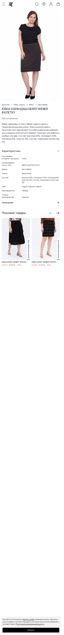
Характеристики (11, 151)
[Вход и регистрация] (51, 4)
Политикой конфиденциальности (30, 624)
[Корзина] (58, 4)
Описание (7, 202)
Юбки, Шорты (19, 104)
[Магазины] (44, 4)
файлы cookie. (29, 619)
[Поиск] (37, 4)
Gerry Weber (43, 104)
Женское (6, 104)
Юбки (31, 104)
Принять (31, 630)
